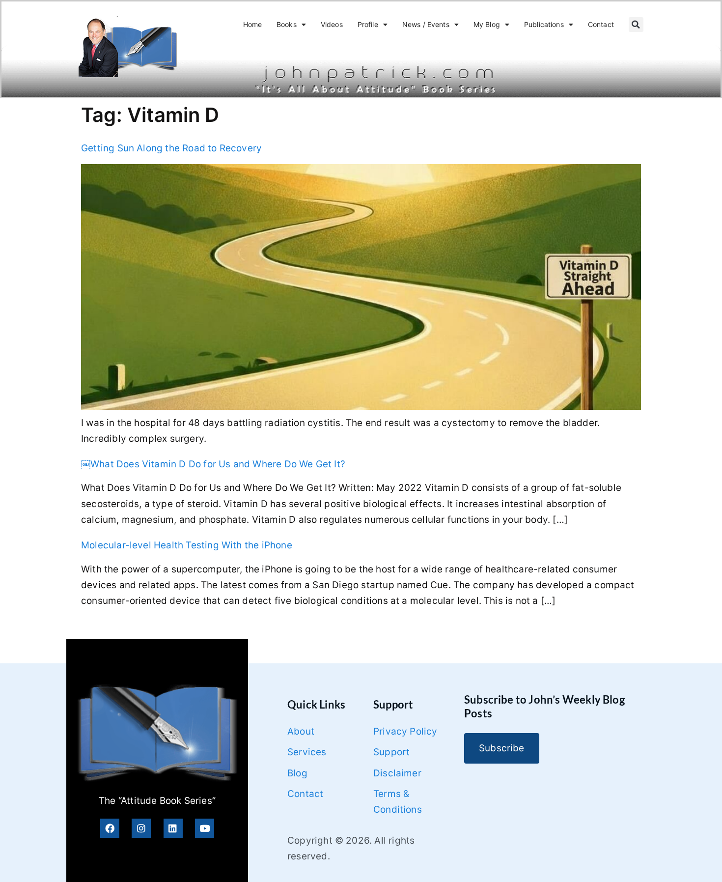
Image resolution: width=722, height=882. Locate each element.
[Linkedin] (173, 828)
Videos (332, 24)
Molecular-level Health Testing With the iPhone (186, 545)
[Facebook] (109, 828)
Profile (368, 24)
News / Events (425, 24)
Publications (544, 24)
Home (252, 24)
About (300, 731)
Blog (297, 773)
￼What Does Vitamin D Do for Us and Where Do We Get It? (213, 464)
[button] (636, 24)
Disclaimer (397, 773)
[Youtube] (204, 828)
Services (307, 752)
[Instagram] (141, 828)
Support (391, 752)
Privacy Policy (405, 731)
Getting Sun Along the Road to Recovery (171, 148)
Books (287, 24)
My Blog (486, 24)
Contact (601, 24)
